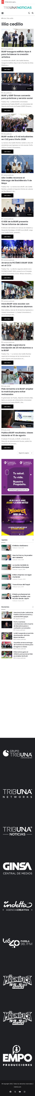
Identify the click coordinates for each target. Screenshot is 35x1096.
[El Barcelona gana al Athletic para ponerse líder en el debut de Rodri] (6, 654)
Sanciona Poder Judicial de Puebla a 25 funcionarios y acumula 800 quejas (23, 615)
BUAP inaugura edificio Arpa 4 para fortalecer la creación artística (16, 54)
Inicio (4, 18)
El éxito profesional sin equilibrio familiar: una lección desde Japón (21, 596)
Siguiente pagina (24, 453)
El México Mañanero (20, 546)
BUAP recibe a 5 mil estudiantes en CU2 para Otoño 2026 (17, 138)
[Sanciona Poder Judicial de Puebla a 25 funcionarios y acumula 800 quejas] (6, 615)
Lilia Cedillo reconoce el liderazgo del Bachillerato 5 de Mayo (16, 180)
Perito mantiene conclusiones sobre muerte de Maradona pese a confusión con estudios (23, 625)
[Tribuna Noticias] (17, 7)
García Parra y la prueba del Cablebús (22, 556)
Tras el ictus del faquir (21, 585)
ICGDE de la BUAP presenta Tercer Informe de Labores (14, 223)
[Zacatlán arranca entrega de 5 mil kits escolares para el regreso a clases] (6, 645)
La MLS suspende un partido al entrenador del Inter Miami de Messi (24, 635)
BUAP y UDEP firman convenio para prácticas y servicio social (17, 97)
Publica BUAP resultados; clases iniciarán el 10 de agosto (17, 434)
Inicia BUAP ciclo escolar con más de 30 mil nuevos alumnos (16, 305)
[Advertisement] (17, 679)
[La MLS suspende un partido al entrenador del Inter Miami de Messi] (6, 636)
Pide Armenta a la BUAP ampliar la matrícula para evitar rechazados (17, 391)
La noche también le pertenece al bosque (20, 566)
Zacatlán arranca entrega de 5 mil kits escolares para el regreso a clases (23, 645)
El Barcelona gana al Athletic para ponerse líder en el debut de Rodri (23, 654)
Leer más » (7, 69)
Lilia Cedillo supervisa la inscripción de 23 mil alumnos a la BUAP (17, 348)
